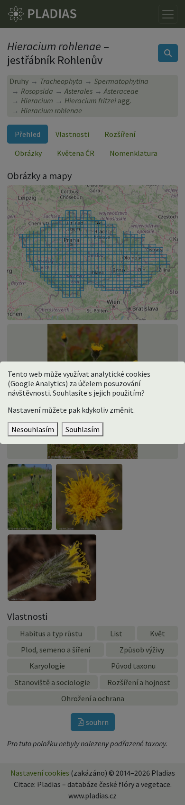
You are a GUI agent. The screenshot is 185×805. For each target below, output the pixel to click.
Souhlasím (82, 429)
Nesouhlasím (32, 429)
